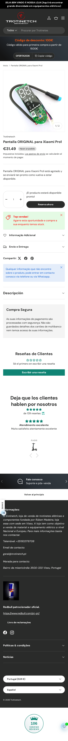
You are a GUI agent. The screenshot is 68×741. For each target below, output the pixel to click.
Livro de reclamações (19, 622)
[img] (34, 410)
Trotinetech (9, 136)
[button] (56, 18)
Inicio (5, 66)
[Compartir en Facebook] (26, 258)
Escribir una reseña (34, 372)
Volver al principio (34, 494)
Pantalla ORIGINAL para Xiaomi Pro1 (26, 66)
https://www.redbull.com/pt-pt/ (21, 613)
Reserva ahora (45, 204)
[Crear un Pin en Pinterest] (32, 258)
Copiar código (45, 55)
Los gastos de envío (35, 153)
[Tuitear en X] (19, 258)
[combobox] (34, 30)
